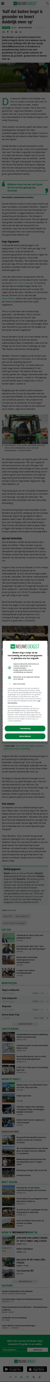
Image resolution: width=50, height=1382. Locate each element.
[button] (25, 684)
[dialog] (25, 691)
